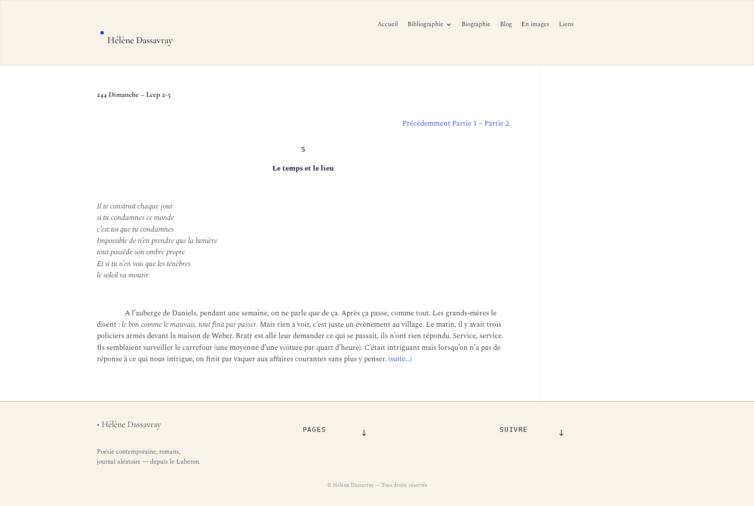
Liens (566, 25)
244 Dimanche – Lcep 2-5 (134, 94)
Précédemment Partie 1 (440, 123)
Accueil (387, 25)
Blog (506, 25)
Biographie (476, 25)
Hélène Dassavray (140, 40)
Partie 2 (496, 123)
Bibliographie (425, 25)
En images (535, 25)
